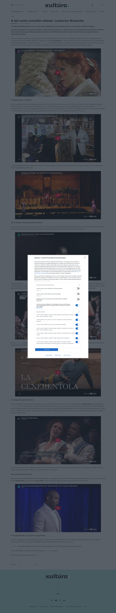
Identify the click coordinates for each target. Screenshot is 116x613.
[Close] (85, 257)
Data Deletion (49, 355)
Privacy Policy (67, 355)
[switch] (78, 288)
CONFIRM (47, 349)
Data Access (58, 355)
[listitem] (58, 285)
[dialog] (58, 306)
